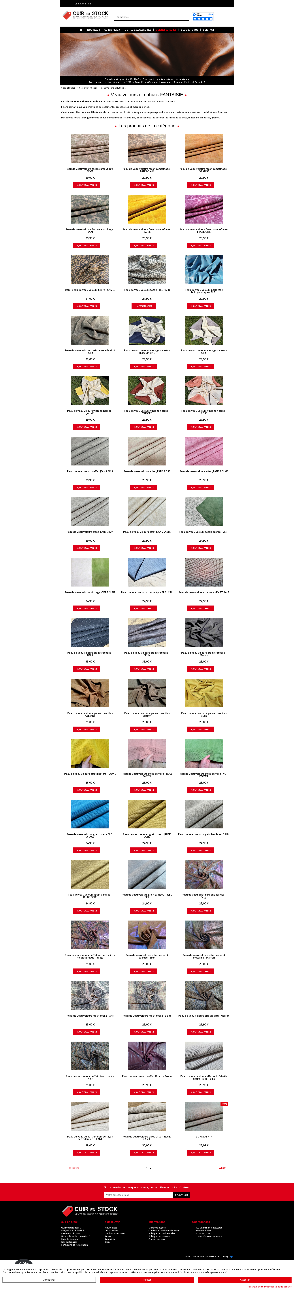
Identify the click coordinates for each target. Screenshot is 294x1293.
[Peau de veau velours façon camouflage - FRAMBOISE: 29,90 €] (204, 209)
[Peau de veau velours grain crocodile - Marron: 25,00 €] (147, 693)
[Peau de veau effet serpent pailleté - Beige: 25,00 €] (204, 874)
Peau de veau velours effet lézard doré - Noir (90, 1077)
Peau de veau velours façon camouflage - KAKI (90, 231)
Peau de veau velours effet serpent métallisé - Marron (204, 956)
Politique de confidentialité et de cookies (270, 1286)
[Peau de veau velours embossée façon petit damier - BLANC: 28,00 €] (90, 1116)
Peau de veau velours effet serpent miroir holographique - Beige (90, 956)
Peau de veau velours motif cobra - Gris (90, 1015)
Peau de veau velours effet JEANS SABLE (147, 532)
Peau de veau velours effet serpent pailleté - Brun (147, 956)
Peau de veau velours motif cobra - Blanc (147, 1015)
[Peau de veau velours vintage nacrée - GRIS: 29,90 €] (204, 330)
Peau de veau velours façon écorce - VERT (204, 532)
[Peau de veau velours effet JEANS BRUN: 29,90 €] (90, 512)
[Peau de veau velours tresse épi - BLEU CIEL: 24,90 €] (147, 572)
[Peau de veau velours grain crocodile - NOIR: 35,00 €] (90, 632)
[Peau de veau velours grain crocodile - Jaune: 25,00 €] (204, 693)
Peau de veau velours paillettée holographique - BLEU (204, 291)
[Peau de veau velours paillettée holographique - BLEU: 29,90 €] (204, 270)
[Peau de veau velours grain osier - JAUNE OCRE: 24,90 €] (147, 814)
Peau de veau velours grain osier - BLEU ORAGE (90, 835)
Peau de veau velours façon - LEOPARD (147, 290)
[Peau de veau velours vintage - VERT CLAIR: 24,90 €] (90, 572)
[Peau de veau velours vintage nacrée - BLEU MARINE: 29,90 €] (147, 330)
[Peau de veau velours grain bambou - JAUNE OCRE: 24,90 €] (90, 874)
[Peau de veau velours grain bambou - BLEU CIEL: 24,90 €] (147, 874)
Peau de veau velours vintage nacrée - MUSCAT (147, 412)
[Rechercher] (185, 16)
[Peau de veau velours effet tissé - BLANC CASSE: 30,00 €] (147, 1116)
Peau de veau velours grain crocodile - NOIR (90, 654)
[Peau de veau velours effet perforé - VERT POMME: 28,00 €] (204, 753)
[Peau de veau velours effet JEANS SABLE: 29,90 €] (147, 512)
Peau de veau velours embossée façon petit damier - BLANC (90, 1138)
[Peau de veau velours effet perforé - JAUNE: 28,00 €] (90, 753)
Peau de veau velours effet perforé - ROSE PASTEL (147, 775)
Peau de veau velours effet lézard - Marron (204, 1015)
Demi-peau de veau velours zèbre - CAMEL (90, 290)
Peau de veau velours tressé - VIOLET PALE (204, 592)
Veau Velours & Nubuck (112, 88)
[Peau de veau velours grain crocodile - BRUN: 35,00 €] (147, 632)
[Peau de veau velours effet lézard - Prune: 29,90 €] (147, 1056)
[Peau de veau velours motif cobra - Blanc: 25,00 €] (147, 995)
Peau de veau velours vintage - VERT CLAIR (90, 592)
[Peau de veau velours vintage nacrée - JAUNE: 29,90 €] (90, 390)
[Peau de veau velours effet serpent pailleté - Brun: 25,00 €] (147, 935)
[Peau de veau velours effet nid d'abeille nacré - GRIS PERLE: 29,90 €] (204, 1056)
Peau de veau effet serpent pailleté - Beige (204, 896)
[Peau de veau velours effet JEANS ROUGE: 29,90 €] (204, 451)
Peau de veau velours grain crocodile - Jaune (204, 714)
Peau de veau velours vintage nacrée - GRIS (204, 352)
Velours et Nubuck (88, 88)
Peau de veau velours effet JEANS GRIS (90, 471)
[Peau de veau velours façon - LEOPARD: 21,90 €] (147, 270)
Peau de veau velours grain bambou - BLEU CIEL (147, 896)
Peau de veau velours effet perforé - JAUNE (90, 773)
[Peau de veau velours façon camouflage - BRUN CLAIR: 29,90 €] (147, 149)
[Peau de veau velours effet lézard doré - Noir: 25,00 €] (90, 1056)
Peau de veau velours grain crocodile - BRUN (147, 654)
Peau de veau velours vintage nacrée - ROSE (204, 412)
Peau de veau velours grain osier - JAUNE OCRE (147, 835)
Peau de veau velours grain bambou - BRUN (204, 834)
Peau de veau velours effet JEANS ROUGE (204, 471)
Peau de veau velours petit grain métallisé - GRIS (90, 352)
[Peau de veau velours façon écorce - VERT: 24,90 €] (204, 512)
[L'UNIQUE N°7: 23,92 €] (204, 1116)
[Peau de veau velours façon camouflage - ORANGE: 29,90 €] (204, 149)
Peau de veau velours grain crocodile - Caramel (90, 714)
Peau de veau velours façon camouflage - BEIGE (90, 170)
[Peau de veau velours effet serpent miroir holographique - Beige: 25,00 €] (90, 935)
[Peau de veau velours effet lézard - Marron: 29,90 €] (204, 995)
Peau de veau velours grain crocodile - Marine (204, 654)
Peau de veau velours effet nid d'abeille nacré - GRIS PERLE (204, 1077)
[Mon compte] (201, 3)
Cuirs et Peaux (68, 88)
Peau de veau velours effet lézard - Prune (147, 1076)
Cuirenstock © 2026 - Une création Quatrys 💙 (208, 1256)
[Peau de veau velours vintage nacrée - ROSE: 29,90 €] (204, 390)
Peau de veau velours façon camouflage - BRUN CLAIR (147, 170)
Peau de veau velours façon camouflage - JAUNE (147, 231)
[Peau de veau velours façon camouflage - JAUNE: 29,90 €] (147, 209)
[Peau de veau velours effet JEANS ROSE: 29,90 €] (147, 451)
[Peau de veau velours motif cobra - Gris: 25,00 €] (90, 995)
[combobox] (145, 16)
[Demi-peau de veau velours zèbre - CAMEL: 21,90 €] (90, 270)
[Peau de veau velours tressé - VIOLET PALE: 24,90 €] (204, 572)
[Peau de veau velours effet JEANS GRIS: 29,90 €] (90, 451)
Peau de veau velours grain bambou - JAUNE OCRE (90, 896)
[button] (224, 16)
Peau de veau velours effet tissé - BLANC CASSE (147, 1138)
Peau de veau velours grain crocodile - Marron (147, 714)
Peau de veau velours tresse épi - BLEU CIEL (147, 592)
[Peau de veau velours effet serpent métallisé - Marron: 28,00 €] (204, 935)
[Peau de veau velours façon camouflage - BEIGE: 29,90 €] (90, 149)
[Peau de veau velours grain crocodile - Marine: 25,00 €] (204, 632)
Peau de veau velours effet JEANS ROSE (147, 471)
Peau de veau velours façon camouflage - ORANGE (203, 170)
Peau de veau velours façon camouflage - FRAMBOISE (203, 231)
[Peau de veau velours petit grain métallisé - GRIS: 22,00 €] (90, 330)
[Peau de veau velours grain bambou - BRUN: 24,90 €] (204, 814)
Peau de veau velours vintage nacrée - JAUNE (90, 412)
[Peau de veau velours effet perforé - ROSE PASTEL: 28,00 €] (147, 753)
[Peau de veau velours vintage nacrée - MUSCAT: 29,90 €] (147, 390)
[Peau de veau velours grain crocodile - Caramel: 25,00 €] (90, 693)
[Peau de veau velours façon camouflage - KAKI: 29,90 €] (90, 209)
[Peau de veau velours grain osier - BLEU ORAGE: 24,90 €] (90, 814)
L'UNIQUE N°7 (204, 1136)
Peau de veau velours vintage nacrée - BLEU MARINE (147, 352)
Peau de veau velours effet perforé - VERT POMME (204, 775)
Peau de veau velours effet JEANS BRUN (90, 532)
